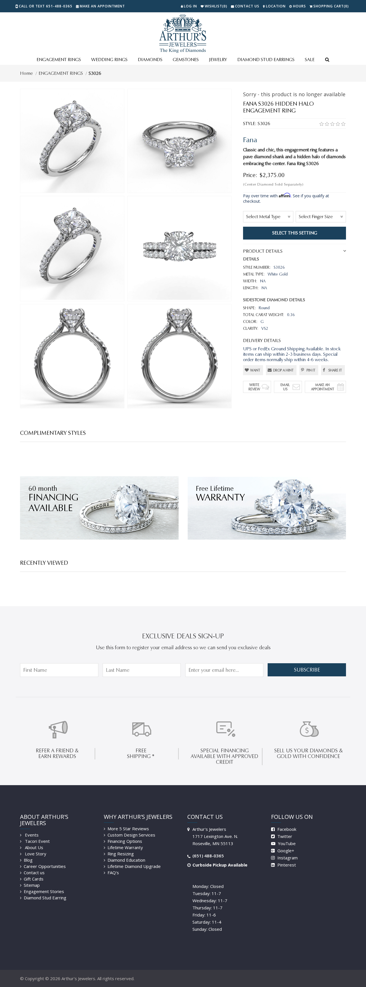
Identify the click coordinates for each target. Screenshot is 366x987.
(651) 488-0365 (208, 856)
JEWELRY (218, 59)
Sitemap (32, 885)
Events (31, 835)
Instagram (287, 858)
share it (335, 370)
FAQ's (113, 872)
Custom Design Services (131, 835)
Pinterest (286, 865)
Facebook (286, 829)
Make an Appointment (102, 6)
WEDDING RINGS (109, 59)
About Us (33, 847)
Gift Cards (33, 879)
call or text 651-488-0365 (45, 6)
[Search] (327, 60)
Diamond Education (126, 860)
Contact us (34, 872)
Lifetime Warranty (125, 847)
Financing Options (125, 841)
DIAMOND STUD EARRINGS (266, 59)
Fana (250, 139)
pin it (311, 370)
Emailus (285, 387)
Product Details (263, 251)
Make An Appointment (322, 387)
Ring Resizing (121, 854)
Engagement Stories (44, 891)
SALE (310, 59)
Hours (299, 6)
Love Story (35, 854)
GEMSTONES (186, 59)
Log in (190, 6)
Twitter (284, 836)
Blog (28, 860)
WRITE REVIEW (254, 387)
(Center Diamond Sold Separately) (273, 184)
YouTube (286, 843)
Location (276, 6)
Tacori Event (37, 841)
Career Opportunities (45, 866)
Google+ (285, 850)
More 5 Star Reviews (128, 828)
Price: (250, 175)
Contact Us (247, 6)
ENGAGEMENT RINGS (59, 59)
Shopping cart (331, 6)
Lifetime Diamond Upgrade (134, 866)
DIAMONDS (150, 59)
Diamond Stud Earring (45, 897)
